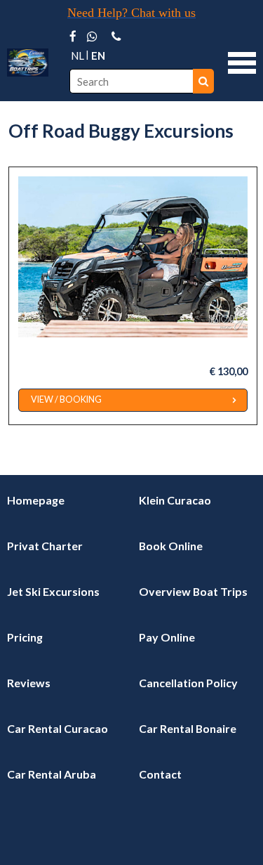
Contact (160, 774)
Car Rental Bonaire (187, 728)
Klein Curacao (175, 500)
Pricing (25, 637)
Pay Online (167, 637)
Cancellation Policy (188, 682)
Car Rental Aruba (51, 774)
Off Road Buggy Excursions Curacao (106, 349)
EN (98, 55)
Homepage (36, 500)
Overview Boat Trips (193, 591)
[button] (242, 61)
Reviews (28, 682)
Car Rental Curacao (57, 728)
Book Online (171, 545)
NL (77, 55)
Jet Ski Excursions (53, 591)
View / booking (66, 399)
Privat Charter (45, 545)
